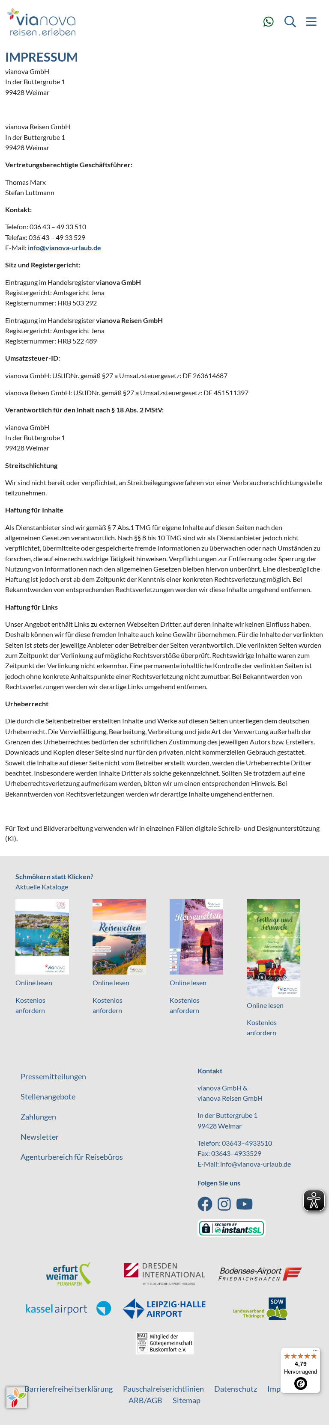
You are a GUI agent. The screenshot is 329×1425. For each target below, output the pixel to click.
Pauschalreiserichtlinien (163, 1388)
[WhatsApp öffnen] (268, 21)
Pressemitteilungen (53, 1076)
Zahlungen (38, 1116)
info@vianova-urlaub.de (64, 247)
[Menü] (315, 1353)
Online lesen (33, 982)
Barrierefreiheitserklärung (68, 1388)
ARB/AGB (145, 1400)
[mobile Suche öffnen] (290, 21)
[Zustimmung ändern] (16, 1397)
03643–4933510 (247, 1143)
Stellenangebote (48, 1096)
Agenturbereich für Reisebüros (72, 1156)
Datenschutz (235, 1388)
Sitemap (186, 1400)
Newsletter (40, 1136)
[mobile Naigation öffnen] (311, 21)
